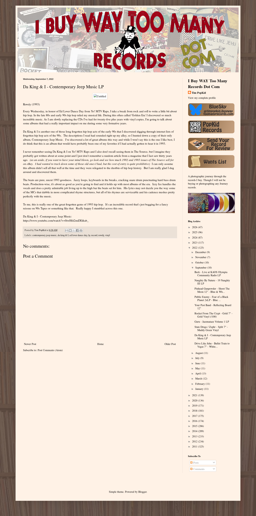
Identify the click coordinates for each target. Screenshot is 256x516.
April (198, 373)
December (201, 252)
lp (89, 235)
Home (100, 344)
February (200, 383)
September (201, 267)
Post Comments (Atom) (50, 350)
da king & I (63, 235)
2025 (195, 232)
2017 (195, 416)
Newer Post (30, 344)
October (199, 262)
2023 (195, 242)
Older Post (170, 344)
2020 (195, 400)
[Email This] (67, 230)
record (94, 235)
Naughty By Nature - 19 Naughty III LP (212, 281)
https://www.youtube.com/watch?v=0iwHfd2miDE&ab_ (56, 220)
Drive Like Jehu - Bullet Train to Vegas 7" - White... (212, 345)
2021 (195, 395)
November (201, 257)
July (197, 358)
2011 (195, 446)
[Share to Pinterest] (81, 230)
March (199, 378)
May (198, 368)
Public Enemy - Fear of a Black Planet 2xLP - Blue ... (211, 298)
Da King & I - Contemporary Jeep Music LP (213, 336)
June (198, 363)
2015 (195, 426)
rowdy (101, 235)
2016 (195, 421)
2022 (195, 247)
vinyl (107, 235)
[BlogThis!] (70, 230)
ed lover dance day (78, 235)
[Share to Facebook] (77, 230)
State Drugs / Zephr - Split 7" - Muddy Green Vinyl (211, 328)
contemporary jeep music (44, 235)
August (199, 353)
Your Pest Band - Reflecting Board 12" (213, 306)
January (199, 389)
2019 (195, 405)
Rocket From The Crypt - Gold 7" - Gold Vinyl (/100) (214, 315)
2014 (195, 431)
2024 (195, 237)
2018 (195, 410)
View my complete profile (202, 98)
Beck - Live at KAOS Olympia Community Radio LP (211, 273)
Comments (198, 469)
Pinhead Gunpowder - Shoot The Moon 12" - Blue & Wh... (212, 290)
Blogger (142, 491)
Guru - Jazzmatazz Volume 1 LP (212, 321)
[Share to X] (74, 230)
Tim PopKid (199, 93)
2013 (195, 436)
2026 (195, 227)
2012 (195, 441)
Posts (195, 462)
